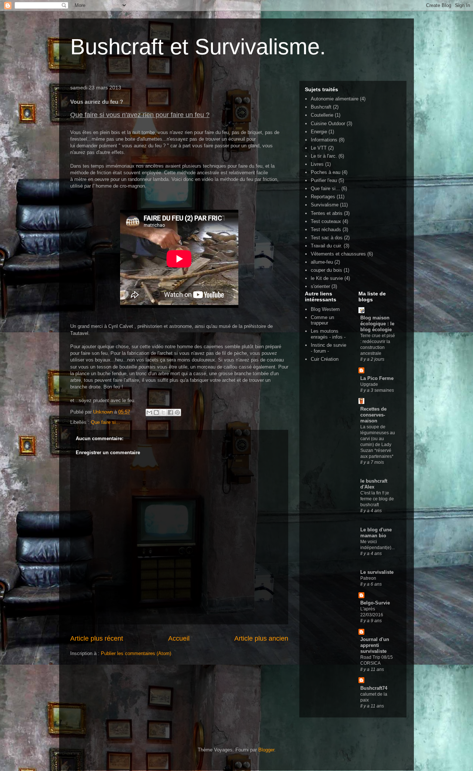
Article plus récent (96, 638)
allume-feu (322, 262)
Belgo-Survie (375, 603)
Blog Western (325, 309)
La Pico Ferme (377, 378)
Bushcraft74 (373, 688)
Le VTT (319, 148)
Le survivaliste (377, 572)
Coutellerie (322, 115)
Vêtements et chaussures (338, 254)
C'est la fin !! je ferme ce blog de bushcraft (377, 498)
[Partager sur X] (163, 412)
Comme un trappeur (322, 320)
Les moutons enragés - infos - (328, 334)
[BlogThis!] (156, 412)
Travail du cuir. (326, 246)
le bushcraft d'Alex (373, 484)
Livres (317, 164)
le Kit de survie (327, 278)
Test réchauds (326, 229)
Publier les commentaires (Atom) (136, 653)
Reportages (323, 196)
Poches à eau (325, 172)
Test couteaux (326, 221)
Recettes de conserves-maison (373, 415)
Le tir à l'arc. (324, 156)
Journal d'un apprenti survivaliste (374, 645)
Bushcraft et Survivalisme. (198, 46)
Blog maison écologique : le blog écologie (377, 323)
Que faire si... (105, 422)
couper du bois (326, 270)
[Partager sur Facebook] (170, 412)
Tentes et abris (327, 213)
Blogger (266, 750)
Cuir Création (324, 359)
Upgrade (369, 384)
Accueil (179, 638)
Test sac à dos (327, 237)
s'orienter (320, 286)
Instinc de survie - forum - (328, 348)
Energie (319, 131)
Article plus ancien (261, 638)
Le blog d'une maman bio (376, 532)
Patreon (368, 578)
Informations (324, 140)
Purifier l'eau (324, 180)
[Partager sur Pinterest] (177, 412)
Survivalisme (324, 205)
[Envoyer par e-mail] (149, 412)
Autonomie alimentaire (334, 99)
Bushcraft (321, 107)
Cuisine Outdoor (328, 123)
